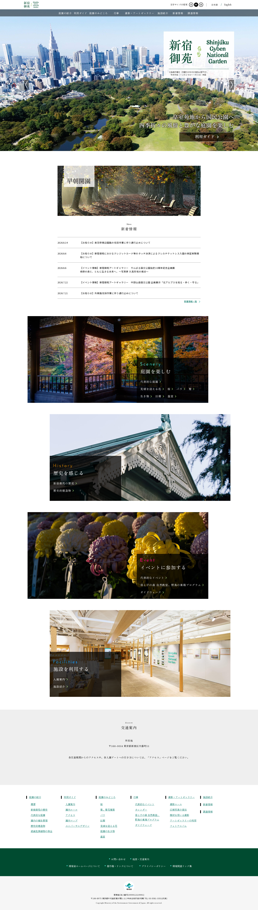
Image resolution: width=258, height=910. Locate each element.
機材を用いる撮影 (179, 815)
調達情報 (208, 811)
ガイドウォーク (150, 592)
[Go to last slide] (26, 85)
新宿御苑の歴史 (63, 483)
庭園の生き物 (107, 831)
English (227, 4)
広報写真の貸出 (178, 809)
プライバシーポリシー (154, 866)
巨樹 (158, 396)
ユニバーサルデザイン (78, 826)
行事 (135, 797)
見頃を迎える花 (150, 389)
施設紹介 (59, 686)
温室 (171, 396)
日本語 (214, 4)
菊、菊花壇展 (107, 809)
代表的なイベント (152, 578)
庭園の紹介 (35, 797)
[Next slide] (231, 85)
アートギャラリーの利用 (183, 820)
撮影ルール (176, 804)
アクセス (70, 815)
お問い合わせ (118, 859)
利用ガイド (70, 797)
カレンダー (141, 809)
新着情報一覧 (190, 301)
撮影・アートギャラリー (181, 797)
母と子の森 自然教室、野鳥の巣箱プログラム (170, 585)
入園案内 (59, 679)
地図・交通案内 (140, 859)
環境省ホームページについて (84, 866)
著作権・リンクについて (120, 866)
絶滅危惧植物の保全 (41, 831)
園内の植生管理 (39, 820)
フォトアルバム (178, 826)
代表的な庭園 (149, 382)
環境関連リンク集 (182, 866)
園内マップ (72, 820)
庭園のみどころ (107, 797)
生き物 (144, 396)
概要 (33, 804)
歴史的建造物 (62, 490)
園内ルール (72, 809)
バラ (180, 389)
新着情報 (208, 804)
